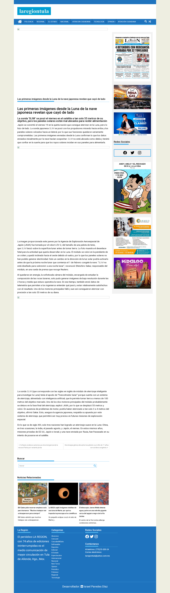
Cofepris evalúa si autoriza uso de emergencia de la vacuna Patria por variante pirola (38, 446)
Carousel (54, 539)
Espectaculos (56, 555)
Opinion (111, 22)
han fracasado (96, 431)
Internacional (56, 558)
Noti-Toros (55, 564)
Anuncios (55, 536)
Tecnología (99, 22)
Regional (41, 22)
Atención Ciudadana (127, 22)
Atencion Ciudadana (81, 22)
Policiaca (29, 22)
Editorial (54, 550)
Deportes (54, 547)
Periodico (55, 569)
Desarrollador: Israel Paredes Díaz (85, 586)
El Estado (52, 22)
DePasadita (55, 544)
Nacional (64, 22)
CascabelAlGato (57, 542)
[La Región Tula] (20, 21)
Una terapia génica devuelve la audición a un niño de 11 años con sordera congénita (87, 446)
